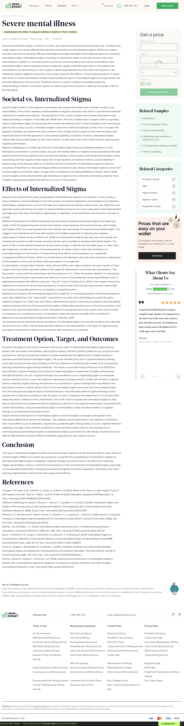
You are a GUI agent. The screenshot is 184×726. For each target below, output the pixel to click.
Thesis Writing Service (156, 655)
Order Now (169, 724)
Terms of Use (40, 626)
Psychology (18, 16)
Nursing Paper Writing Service (122, 650)
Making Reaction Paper (119, 667)
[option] (160, 320)
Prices (48, 5)
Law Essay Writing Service (46, 650)
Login (146, 6)
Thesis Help (113, 655)
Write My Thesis (115, 642)
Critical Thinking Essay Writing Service (48, 687)
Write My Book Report (156, 650)
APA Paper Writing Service (46, 646)
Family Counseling (152, 151)
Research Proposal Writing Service (47, 657)
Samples (61, 5)
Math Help (150, 667)
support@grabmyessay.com (121, 615)
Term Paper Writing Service (84, 655)
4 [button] (161, 376)
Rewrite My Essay (116, 633)
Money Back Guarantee (82, 626)
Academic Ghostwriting (119, 637)
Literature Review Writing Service (87, 650)
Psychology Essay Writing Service (50, 667)
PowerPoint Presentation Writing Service (162, 674)
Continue (157, 255)
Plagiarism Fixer (153, 663)
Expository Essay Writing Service (87, 667)
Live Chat (108, 6)
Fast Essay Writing (79, 637)
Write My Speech (79, 663)
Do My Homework (42, 633)
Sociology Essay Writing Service (49, 672)
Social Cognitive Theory (155, 124)
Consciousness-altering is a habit (160, 145)
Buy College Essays (117, 680)
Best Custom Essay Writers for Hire (123, 687)
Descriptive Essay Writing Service (50, 680)
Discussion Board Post (82, 684)
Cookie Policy (114, 626)
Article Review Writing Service (85, 646)
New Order (167, 5)
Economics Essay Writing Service (50, 642)
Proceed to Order (159, 92)
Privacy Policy (152, 626)
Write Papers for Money (119, 663)
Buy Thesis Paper (154, 680)
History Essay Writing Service (122, 672)
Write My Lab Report (81, 633)
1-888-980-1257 (130, 6)
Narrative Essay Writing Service (86, 672)
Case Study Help (153, 637)
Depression (149, 118)
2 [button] (156, 376)
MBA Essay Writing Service (46, 637)
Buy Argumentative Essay (83, 642)
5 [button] (164, 376)
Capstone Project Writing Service (125, 646)
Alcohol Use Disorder (153, 130)
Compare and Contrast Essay (86, 680)
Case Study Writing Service (159, 646)
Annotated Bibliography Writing (161, 642)
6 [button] (166, 376)
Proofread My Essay (155, 633)
